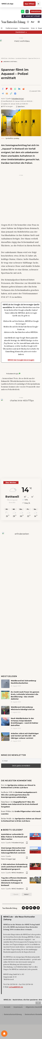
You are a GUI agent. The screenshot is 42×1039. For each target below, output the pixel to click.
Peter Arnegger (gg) (8, 859)
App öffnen (29, 4)
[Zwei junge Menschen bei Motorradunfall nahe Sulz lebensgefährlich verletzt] (35, 850)
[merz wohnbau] (21, 46)
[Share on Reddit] (23, 89)
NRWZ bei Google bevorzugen (21, 360)
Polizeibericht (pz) (18, 98)
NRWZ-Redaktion (18, 872)
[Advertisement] (21, 197)
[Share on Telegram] (2, 93)
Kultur (33, 882)
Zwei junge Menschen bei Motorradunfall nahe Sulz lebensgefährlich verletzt (13, 850)
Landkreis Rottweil (10, 61)
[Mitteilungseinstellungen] (4, 1033)
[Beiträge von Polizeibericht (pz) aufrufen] (3, 374)
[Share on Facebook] (2, 89)
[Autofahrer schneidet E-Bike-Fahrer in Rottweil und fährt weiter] (35, 836)
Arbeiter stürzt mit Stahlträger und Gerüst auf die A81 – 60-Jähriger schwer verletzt (25, 735)
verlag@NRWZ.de (16, 987)
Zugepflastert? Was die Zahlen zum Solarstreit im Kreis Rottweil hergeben (19, 804)
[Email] (6, 93)
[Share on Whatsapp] (15, 89)
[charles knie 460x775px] (21, 432)
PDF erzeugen (7, 106)
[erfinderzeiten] (21, 570)
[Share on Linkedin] (19, 89)
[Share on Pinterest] (11, 89)
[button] (32, 22)
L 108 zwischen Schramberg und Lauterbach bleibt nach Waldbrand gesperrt (14, 866)
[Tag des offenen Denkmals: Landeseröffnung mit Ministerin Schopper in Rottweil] (35, 880)
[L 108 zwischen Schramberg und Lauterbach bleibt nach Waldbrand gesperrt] (35, 866)
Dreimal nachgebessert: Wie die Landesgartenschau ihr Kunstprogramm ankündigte (19, 794)
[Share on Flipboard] (6, 89)
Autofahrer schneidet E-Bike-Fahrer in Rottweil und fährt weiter (14, 836)
